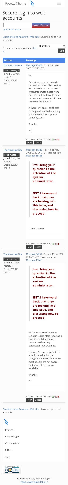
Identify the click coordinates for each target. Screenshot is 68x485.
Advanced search (12, 29)
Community (11, 443)
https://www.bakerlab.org (34, 481)
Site (7, 449)
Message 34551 (34, 254)
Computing (11, 436)
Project (9, 429)
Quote (38, 142)
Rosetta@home (15, 3)
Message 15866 (34, 155)
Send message (11, 70)
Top (7, 457)
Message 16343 (34, 149)
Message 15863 (34, 65)
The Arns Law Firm (12, 65)
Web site (34, 36)
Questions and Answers (15, 36)
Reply (29, 142)
